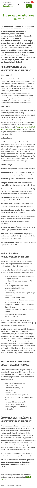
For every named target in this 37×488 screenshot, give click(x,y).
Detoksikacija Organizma (9, 4)
